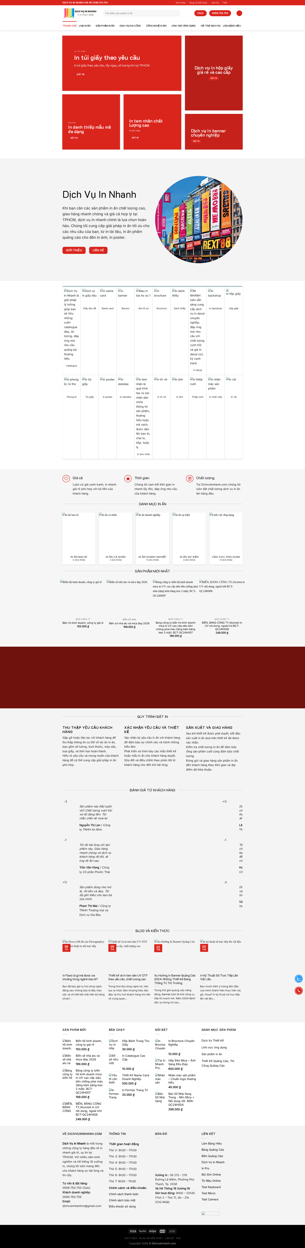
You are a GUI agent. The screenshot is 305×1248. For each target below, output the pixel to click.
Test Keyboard (211, 1187)
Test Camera (210, 1199)
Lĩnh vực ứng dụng (184, 25)
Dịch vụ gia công (130, 25)
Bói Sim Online (211, 1174)
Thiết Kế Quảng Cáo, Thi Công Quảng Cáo (218, 1063)
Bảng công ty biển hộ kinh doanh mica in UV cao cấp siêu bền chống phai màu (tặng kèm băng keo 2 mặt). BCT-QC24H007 (176, 627)
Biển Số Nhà (129, 619)
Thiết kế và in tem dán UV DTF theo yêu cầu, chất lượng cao (128, 977)
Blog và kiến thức (198, 2)
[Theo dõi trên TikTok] (234, 2)
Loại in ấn (85, 25)
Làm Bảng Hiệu (232, 25)
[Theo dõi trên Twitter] (237, 2)
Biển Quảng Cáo (212, 1156)
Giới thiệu (181, 2)
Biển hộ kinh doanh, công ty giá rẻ (82, 622)
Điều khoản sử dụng (122, 1206)
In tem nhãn (134, 130)
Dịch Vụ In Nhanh (213, 1162)
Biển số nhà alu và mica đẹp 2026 (129, 623)
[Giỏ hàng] (239, 13)
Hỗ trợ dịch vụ (210, 25)
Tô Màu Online (211, 1180)
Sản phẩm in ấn (105, 25)
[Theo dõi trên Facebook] (231, 2)
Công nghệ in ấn (156, 25)
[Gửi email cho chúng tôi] (241, 2)
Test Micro (209, 1193)
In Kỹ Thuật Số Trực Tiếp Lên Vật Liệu (219, 977)
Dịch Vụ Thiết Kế (213, 1040)
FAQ (225, 2)
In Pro (205, 1168)
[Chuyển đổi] (241, 1047)
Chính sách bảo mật (122, 1200)
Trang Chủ (69, 25)
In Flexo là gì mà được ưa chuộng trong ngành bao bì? (80, 977)
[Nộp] (177, 13)
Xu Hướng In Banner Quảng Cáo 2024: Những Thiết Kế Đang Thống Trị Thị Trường (175, 979)
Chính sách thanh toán (123, 1194)
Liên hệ (215, 2)
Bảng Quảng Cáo (213, 1149)
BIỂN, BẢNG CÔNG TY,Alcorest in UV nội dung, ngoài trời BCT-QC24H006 (222, 626)
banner (166, 994)
